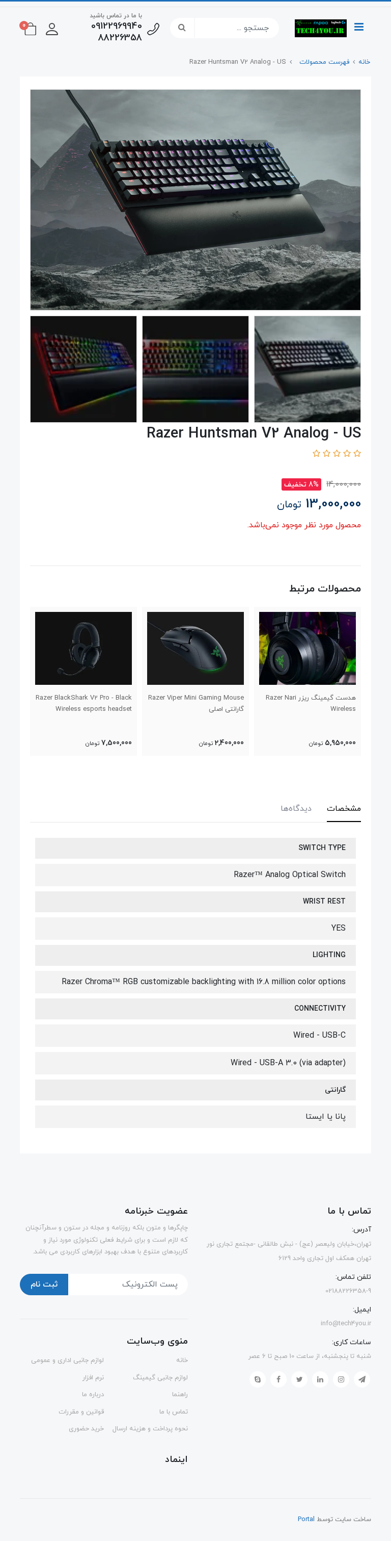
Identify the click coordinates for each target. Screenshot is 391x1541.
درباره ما (93, 1394)
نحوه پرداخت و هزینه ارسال (150, 1428)
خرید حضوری (86, 1428)
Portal (306, 1519)
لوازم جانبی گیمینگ (160, 1377)
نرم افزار (93, 1377)
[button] (52, 28)
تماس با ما (173, 1412)
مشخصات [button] (344, 808)
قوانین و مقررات (81, 1412)
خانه (182, 1360)
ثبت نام (44, 1284)
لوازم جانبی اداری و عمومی (67, 1360)
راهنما (180, 1394)
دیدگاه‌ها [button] (296, 808)
